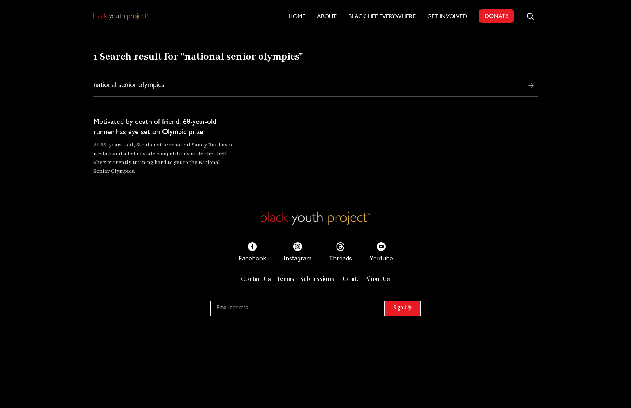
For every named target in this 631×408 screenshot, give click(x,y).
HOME (296, 17)
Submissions (317, 278)
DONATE (496, 17)
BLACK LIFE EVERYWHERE (382, 17)
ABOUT (327, 17)
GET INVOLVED (447, 17)
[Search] (531, 85)
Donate (350, 278)
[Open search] (530, 16)
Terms (285, 278)
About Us (378, 278)
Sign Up (403, 308)
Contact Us (256, 278)
